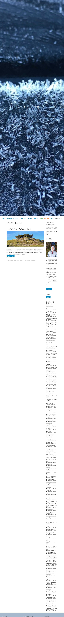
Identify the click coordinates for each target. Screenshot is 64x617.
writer (56, 260)
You (47, 549)
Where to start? (48, 431)
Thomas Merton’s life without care (51, 367)
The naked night (48, 594)
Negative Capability (49, 490)
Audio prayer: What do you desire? (51, 328)
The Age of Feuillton (49, 326)
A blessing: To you (10, 218)
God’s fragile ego (49, 464)
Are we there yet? (49, 428)
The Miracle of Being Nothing (51, 406)
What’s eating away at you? (50, 560)
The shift (47, 495)
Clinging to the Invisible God (50, 597)
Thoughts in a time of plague (50, 361)
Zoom (23, 260)
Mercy (47, 567)
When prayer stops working (50, 529)
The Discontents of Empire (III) (51, 414)
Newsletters (29, 218)
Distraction (48, 570)
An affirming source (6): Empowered (50, 451)
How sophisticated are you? (50, 552)
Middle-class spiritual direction (51, 445)
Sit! (46, 448)
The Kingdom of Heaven (50, 479)
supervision (49, 260)
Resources (36, 218)
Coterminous (48, 390)
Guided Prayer (23, 218)
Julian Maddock (10, 260)
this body (32, 106)
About (16, 218)
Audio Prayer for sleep (49, 305)
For (46, 387)
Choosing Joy (48, 588)
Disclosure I (48, 576)
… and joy (48, 586)
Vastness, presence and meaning (51, 516)
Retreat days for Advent (50, 403)
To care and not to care (49, 509)
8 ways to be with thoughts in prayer (51, 343)
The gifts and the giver (49, 484)
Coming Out (48, 364)
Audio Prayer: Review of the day (51, 353)
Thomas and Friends (49, 334)
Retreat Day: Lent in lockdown (51, 384)
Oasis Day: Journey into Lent (51, 481)
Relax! (47, 461)
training (55, 259)
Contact (51, 218)
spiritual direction (51, 259)
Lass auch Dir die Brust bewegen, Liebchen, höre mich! (51, 381)
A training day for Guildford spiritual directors (50, 513)
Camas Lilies (48, 579)
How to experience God (50, 358)
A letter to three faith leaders (50, 356)
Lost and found (48, 370)
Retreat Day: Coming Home (50, 439)
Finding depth (48, 487)
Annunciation (48, 498)
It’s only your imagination (50, 337)
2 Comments (28, 260)
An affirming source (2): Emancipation (50, 573)
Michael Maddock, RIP (50, 434)
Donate (41, 218)
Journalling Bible (49, 436)
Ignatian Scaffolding (49, 331)
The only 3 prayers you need (50, 339)
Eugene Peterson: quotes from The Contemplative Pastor (51, 347)
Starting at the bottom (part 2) (51, 476)
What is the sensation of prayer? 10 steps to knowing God (51, 315)
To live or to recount (49, 602)
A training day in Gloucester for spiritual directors (51, 583)
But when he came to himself (50, 420)
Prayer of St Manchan (49, 442)
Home (3, 218)
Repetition (48, 493)
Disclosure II (48, 466)
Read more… (48, 284)
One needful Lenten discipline (51, 409)
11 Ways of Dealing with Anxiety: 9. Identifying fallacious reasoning (51, 564)
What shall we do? (49, 422)
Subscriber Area (58, 218)
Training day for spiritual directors (51, 557)
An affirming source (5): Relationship (50, 533)
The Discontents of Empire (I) (51, 591)
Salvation (47, 526)
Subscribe (46, 218)
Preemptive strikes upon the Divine (51, 555)
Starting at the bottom (49, 392)
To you (47, 308)
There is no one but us (49, 350)
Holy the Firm (48, 417)
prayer (49, 279)
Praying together (19, 228)
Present (20, 260)
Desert (47, 536)
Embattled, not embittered (50, 425)
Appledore (48, 469)
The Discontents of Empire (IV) (51, 605)
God (15, 260)
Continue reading (10, 256)
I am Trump (48, 411)
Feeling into (49, 454)
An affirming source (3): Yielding (51, 546)
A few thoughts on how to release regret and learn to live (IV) (51, 609)
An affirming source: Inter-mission (51, 600)
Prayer (18, 260)
